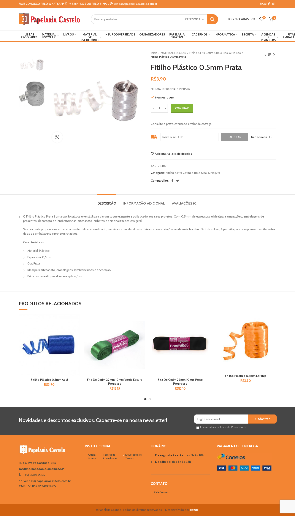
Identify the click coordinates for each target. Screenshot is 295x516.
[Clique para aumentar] (57, 137)
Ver (76, 341)
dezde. (194, 510)
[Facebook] (268, 4)
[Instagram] (273, 4)
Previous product (265, 55)
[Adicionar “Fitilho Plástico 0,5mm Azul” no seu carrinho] (76, 331)
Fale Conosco (162, 492)
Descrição (106, 203)
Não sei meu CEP (262, 137)
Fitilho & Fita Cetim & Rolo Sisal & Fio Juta (215, 53)
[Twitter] (177, 181)
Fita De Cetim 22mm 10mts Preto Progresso (180, 381)
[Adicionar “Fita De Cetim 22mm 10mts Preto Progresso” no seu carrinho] (207, 331)
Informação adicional (144, 203)
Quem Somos (92, 456)
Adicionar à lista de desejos (173, 153)
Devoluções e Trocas (133, 456)
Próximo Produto (274, 55)
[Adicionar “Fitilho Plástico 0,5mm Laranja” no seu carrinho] (273, 331)
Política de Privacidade (110, 456)
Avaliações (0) (185, 203)
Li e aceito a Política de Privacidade (223, 427)
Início (154, 53)
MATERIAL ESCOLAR (173, 53)
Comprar (182, 108)
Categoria (192, 19)
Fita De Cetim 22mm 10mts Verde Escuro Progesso (115, 381)
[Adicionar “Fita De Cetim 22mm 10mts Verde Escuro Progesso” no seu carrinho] (142, 331)
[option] (32, 64)
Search (212, 19)
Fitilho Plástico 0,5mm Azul (49, 380)
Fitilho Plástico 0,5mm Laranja (245, 376)
